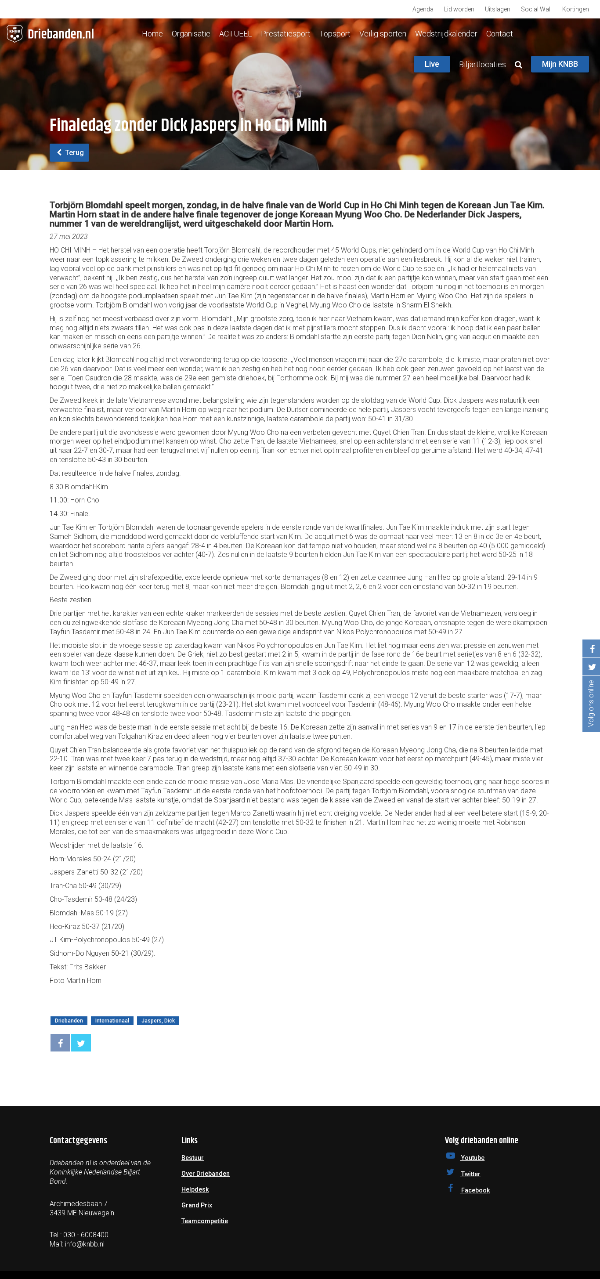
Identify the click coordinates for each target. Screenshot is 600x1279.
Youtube (472, 1157)
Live (432, 64)
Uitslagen (497, 9)
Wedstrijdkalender (446, 33)
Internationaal (112, 1021)
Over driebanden (205, 1173)
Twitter (470, 1174)
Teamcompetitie (204, 1221)
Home (152, 33)
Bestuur (192, 1157)
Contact (499, 33)
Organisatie (191, 33)
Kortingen (575, 9)
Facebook (475, 1190)
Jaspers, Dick (158, 1021)
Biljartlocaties (482, 64)
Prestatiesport (286, 33)
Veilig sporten (382, 33)
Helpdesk (195, 1189)
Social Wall (536, 9)
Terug (73, 152)
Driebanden (69, 1021)
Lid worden (459, 9)
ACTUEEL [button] (235, 33)
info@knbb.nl (85, 1244)
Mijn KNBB (560, 64)
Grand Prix (196, 1205)
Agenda (423, 9)
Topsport (335, 33)
